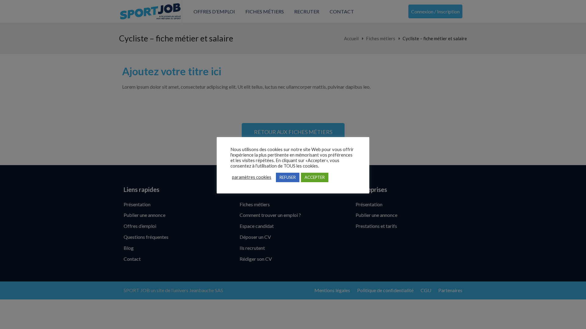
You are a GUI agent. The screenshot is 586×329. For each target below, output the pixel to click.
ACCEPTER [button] (315, 177)
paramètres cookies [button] (251, 177)
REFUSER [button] (288, 177)
